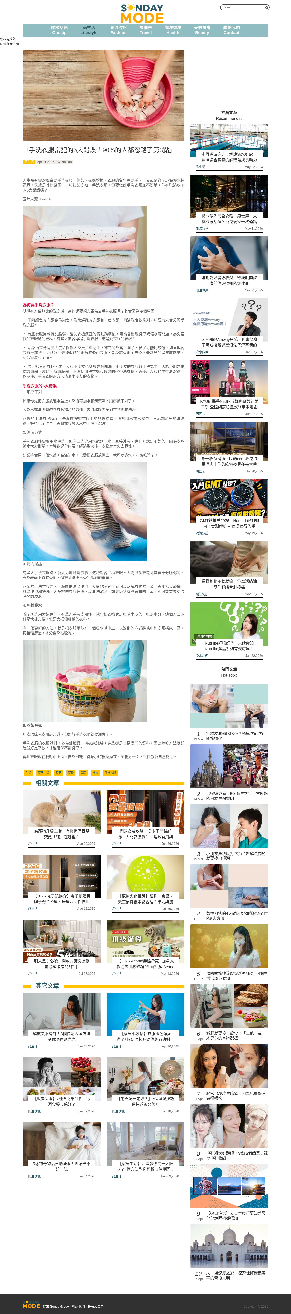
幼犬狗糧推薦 (9, 44)
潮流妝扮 (202, 228)
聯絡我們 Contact (231, 30)
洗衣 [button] (95, 772)
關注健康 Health (173, 30)
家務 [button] (71, 772)
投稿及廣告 (96, 1306)
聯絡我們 (78, 1306)
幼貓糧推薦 (8, 39)
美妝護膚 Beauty (202, 30)
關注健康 (34, 1111)
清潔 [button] (83, 772)
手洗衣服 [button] (110, 772)
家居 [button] (58, 772)
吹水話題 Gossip (59, 30)
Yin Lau (66, 162)
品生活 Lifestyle (89, 30)
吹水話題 (202, 352)
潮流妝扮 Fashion (118, 30)
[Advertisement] (229, 77)
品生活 (29, 162)
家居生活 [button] (43, 772)
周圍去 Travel (146, 30)
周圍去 (200, 414)
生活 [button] (28, 772)
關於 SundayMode (56, 1306)
